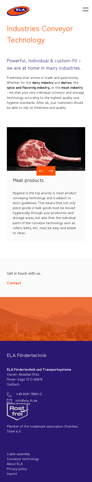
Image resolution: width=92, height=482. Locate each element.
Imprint (12, 473)
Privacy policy (17, 468)
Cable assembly (18, 453)
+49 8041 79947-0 (28, 393)
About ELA (15, 463)
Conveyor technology (23, 458)
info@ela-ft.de (26, 400)
